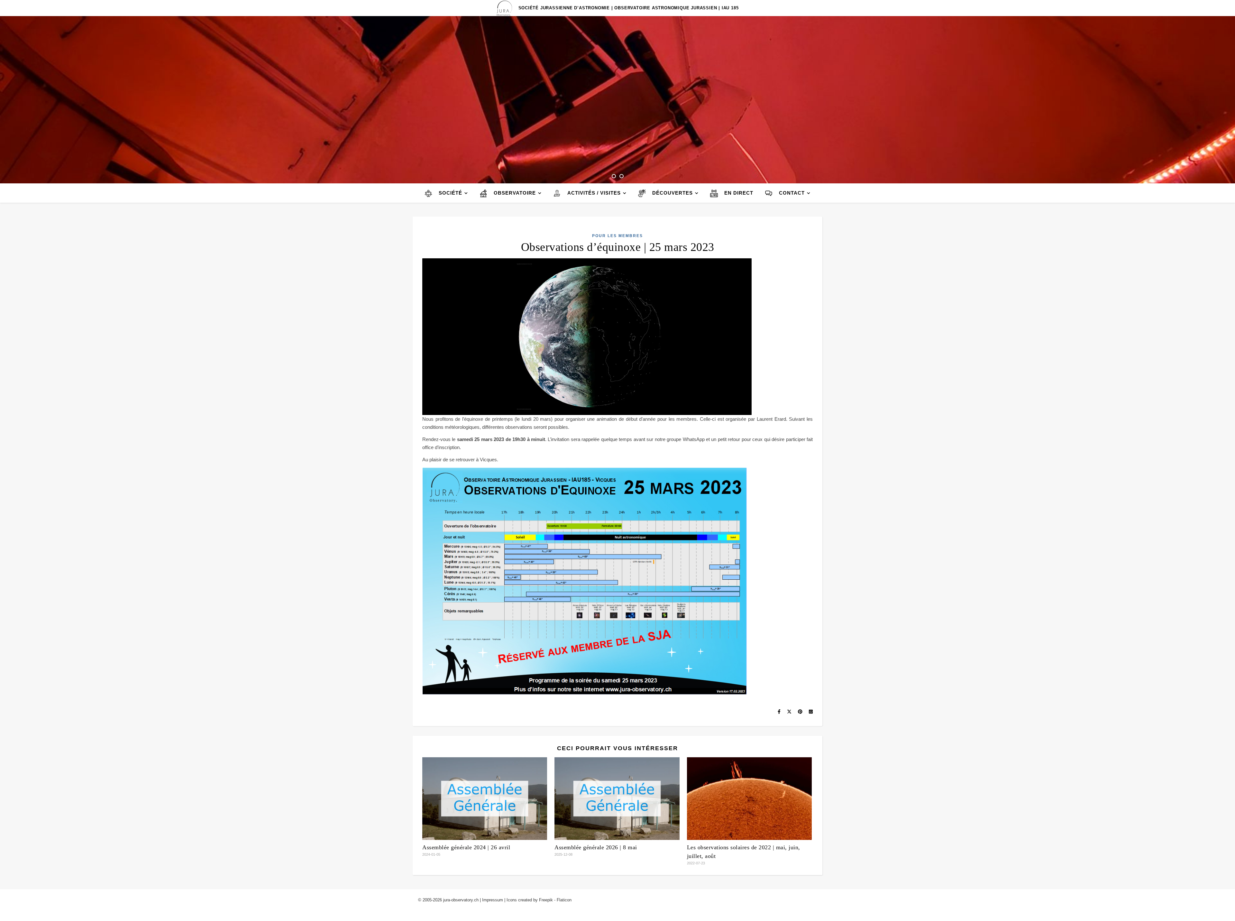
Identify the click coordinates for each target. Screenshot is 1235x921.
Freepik (546, 900)
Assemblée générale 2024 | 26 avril (466, 847)
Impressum (492, 900)
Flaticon (564, 900)
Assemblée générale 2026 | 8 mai (595, 847)
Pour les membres (617, 236)
